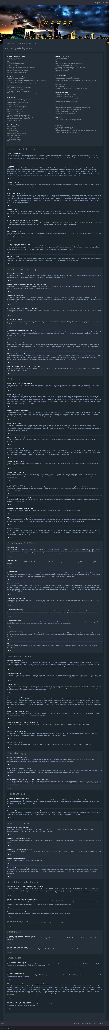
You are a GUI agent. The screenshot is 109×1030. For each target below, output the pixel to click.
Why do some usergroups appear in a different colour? (70, 67)
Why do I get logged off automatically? (18, 70)
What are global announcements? (16, 133)
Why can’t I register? (13, 61)
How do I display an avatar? (15, 89)
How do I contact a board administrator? (66, 132)
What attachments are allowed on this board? (68, 119)
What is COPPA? (11, 60)
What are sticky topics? (14, 137)
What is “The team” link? (62, 70)
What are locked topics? (14, 139)
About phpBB (33, 965)
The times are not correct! (14, 82)
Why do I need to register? (14, 58)
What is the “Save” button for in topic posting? (20, 117)
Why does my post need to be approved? (18, 118)
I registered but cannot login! (15, 63)
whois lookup (33, 987)
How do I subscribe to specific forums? (66, 111)
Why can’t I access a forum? (15, 109)
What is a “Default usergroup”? (64, 69)
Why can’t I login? (12, 65)
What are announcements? (15, 135)
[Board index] (54, 22)
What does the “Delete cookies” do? (17, 72)
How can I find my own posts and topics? (66, 101)
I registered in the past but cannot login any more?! (21, 67)
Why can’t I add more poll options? (17, 106)
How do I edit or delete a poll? (15, 108)
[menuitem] (3, 2)
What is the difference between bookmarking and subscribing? (72, 107)
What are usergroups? (61, 61)
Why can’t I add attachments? (15, 111)
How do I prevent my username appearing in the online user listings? (26, 80)
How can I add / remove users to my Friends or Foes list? (71, 88)
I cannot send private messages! (64, 77)
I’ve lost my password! (13, 69)
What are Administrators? (62, 58)
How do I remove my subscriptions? (65, 113)
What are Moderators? (61, 60)
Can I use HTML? (12, 128)
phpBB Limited (54, 964)
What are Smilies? (12, 130)
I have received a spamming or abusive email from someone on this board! (76, 80)
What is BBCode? (12, 126)
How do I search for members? (64, 100)
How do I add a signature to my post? (17, 102)
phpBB (85, 323)
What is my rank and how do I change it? (18, 91)
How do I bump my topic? (14, 120)
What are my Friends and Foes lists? (65, 86)
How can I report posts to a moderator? (18, 115)
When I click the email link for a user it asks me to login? (22, 93)
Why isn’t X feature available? (63, 129)
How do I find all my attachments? (65, 121)
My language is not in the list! (15, 85)
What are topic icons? (13, 141)
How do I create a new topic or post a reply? (19, 99)
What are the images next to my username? (19, 87)
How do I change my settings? (15, 78)
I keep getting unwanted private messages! (67, 78)
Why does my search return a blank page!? (67, 98)
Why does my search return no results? (66, 96)
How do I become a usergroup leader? (66, 65)
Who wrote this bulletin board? (64, 127)
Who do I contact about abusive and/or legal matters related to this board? (76, 130)
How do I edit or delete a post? (16, 101)
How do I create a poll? (13, 104)
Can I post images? (12, 132)
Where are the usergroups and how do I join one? (69, 63)
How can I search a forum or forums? (65, 94)
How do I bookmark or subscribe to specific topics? (69, 109)
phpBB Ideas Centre (83, 975)
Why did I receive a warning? (15, 113)
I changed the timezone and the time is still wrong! (21, 84)
